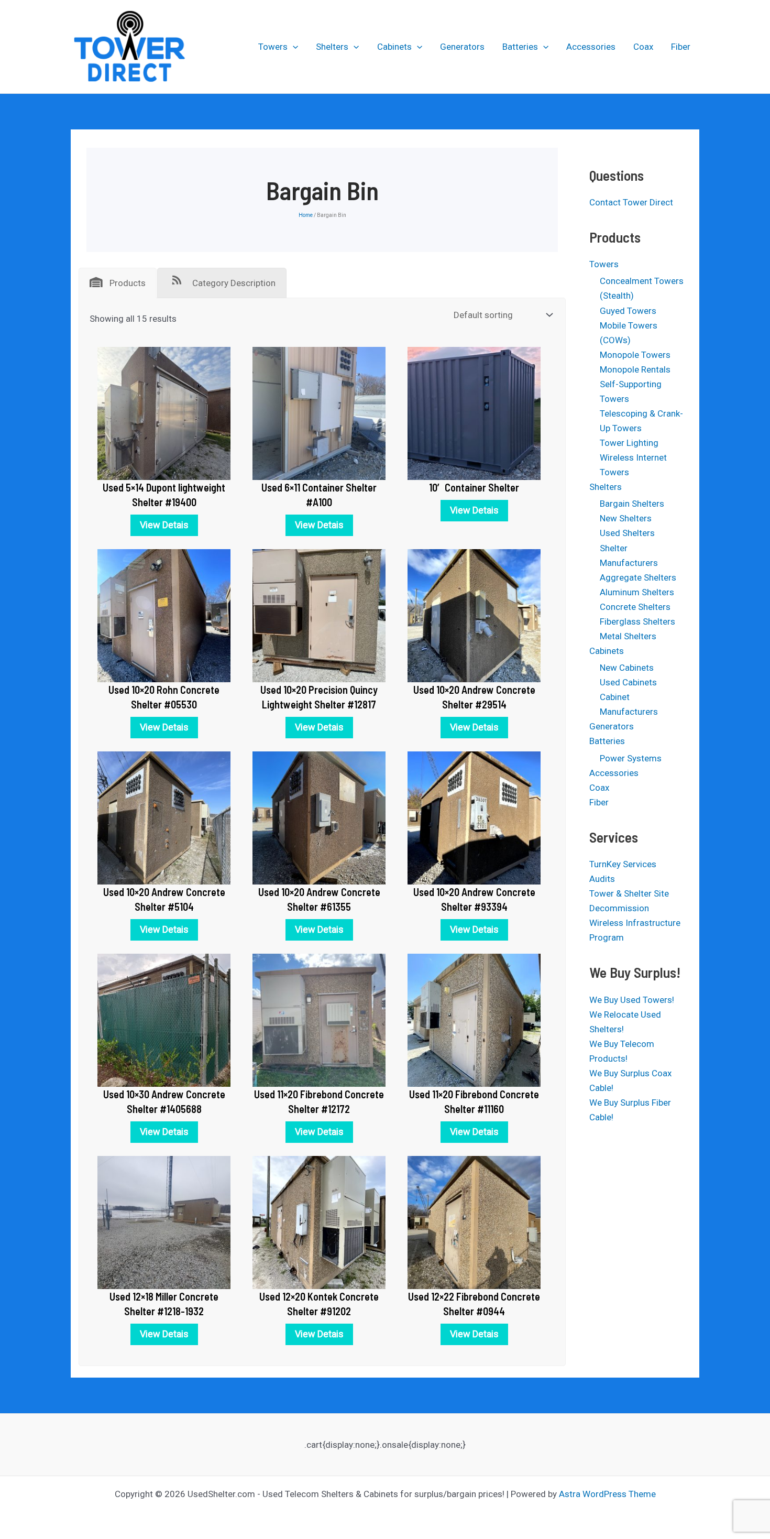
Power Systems (631, 758)
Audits (602, 879)
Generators (462, 46)
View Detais (164, 524)
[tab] (118, 283)
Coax (643, 46)
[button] (293, 46)
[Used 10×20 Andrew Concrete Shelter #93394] (474, 817)
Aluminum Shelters (637, 592)
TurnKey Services (622, 864)
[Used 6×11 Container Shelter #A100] (319, 413)
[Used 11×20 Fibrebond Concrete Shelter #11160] (474, 1019)
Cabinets (394, 46)
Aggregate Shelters (638, 577)
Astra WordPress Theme (607, 1494)
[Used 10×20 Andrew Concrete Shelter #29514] (474, 615)
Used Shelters (627, 533)
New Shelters (626, 518)
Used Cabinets (628, 682)
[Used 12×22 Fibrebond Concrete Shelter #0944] (474, 1222)
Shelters (332, 46)
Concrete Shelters (635, 607)
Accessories (590, 46)
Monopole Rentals (635, 369)
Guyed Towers (628, 310)
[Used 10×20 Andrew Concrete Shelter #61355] (319, 817)
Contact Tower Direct (631, 202)
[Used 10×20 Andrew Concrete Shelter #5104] (163, 817)
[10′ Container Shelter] (474, 413)
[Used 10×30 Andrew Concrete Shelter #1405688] (163, 1019)
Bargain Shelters (632, 503)
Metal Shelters (628, 636)
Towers (273, 46)
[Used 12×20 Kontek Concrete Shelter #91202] (319, 1222)
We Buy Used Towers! (631, 1000)
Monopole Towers (635, 355)
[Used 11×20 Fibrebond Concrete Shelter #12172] (319, 1019)
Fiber (680, 46)
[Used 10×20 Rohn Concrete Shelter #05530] (163, 615)
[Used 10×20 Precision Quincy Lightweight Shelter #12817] (319, 615)
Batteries (520, 46)
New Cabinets (627, 667)
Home (306, 215)
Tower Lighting (629, 443)
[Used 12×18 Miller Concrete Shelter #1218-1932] (163, 1222)
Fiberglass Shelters (637, 621)
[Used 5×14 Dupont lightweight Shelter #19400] (163, 413)
